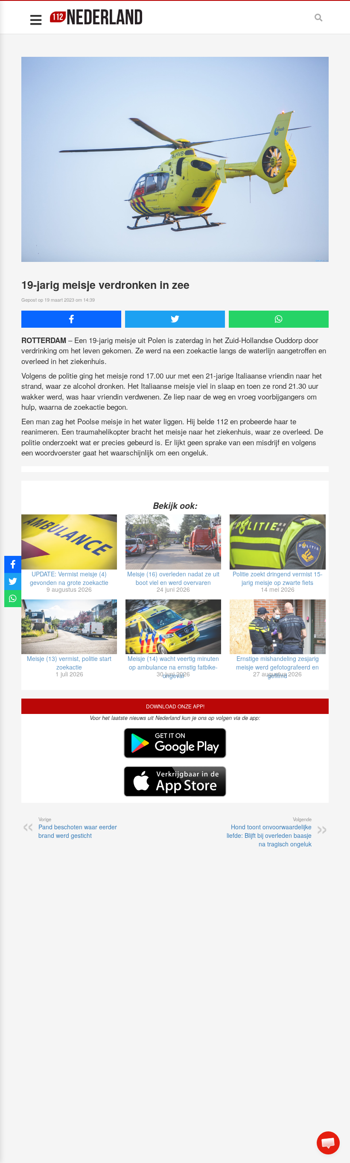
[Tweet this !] (175, 319)
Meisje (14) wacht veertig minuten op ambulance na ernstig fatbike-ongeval (173, 667)
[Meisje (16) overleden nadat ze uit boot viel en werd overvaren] (173, 541)
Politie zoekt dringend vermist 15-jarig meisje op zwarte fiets (278, 578)
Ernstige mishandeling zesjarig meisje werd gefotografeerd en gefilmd (277, 667)
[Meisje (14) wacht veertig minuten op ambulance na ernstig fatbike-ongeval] (173, 626)
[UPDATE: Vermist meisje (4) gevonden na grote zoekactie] (69, 541)
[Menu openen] (35, 19)
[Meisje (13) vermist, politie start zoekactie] (69, 626)
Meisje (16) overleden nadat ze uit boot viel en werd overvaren (173, 578)
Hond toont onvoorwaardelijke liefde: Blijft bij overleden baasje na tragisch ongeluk (269, 832)
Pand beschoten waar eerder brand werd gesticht (77, 828)
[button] (328, 1142)
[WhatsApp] (279, 319)
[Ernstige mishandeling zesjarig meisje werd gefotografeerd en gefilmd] (277, 626)
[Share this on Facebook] (71, 319)
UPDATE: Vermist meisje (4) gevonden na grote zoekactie (69, 578)
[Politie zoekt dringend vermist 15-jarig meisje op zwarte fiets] (277, 541)
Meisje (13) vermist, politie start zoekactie (69, 662)
